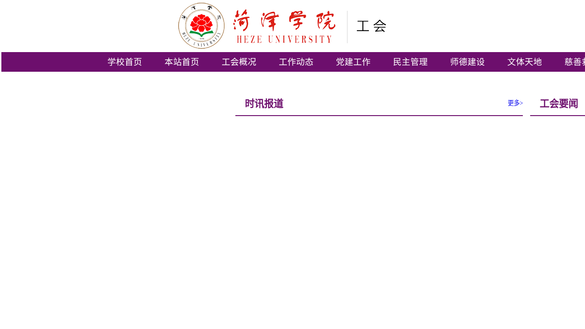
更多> (515, 103)
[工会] (334, 26)
